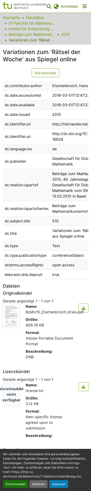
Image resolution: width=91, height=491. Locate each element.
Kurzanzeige (45, 72)
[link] (83, 308)
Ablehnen (38, 484)
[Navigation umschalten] (84, 6)
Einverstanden (15, 484)
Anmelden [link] (69, 6)
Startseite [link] (11, 17)
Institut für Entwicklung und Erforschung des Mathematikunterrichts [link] (32, 28)
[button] (24, 6)
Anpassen (59, 484)
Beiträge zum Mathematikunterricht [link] (32, 34)
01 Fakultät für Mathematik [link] (32, 23)
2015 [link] (65, 34)
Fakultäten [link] (35, 17)
